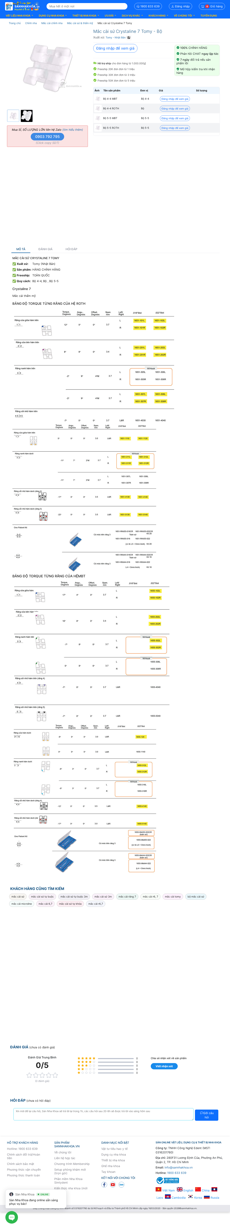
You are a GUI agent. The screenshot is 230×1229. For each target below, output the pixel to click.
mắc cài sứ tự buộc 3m (74, 896)
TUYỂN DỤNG (209, 15)
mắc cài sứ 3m (103, 896)
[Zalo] (121, 1184)
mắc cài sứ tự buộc (42, 896)
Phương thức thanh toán (23, 1175)
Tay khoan (108, 1172)
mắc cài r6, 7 (150, 896)
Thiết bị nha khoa (113, 1160)
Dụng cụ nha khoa (113, 1154)
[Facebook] (104, 1184)
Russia (214, 1197)
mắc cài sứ (18, 896)
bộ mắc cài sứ (196, 896)
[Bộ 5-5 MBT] (98, 118)
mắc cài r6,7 (95, 903)
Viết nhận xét (164, 1066)
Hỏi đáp (71, 249)
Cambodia (178, 1197)
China (205, 1190)
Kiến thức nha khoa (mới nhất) (71, 1190)
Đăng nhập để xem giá (115, 48)
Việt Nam (168, 1190)
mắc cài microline (22, 903)
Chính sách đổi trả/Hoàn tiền (23, 1156)
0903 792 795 (47, 137)
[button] (19, 15)
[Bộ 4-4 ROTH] (98, 108)
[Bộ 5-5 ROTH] (98, 128)
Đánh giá (45, 249)
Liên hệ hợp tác (64, 1158)
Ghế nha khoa (110, 1166)
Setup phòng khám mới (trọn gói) (70, 1171)
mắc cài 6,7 (45, 903)
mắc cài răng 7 (127, 896)
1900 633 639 (149, 6)
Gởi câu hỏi (208, 1115)
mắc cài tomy (173, 896)
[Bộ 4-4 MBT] (98, 99)
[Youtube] (113, 1184)
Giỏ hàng (214, 6)
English (188, 1190)
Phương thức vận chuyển (24, 1169)
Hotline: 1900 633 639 (22, 1149)
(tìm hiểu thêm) (72, 129)
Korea (197, 1197)
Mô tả (20, 249)
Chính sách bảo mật (20, 1164)
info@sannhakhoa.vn (179, 1167)
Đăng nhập (182, 6)
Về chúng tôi (62, 1152)
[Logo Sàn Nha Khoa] (22, 6)
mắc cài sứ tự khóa (70, 903)
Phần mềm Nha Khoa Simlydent (68, 1180)
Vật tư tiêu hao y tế (114, 1149)
